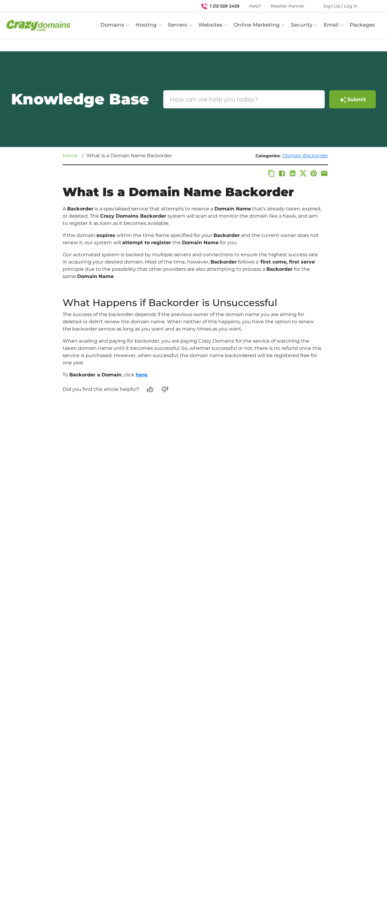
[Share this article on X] (303, 173)
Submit (356, 99)
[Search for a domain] (370, 6)
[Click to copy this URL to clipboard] (271, 173)
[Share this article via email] (324, 173)
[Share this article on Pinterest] (313, 173)
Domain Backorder (305, 155)
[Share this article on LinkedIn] (292, 173)
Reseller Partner (287, 6)
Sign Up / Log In (340, 6)
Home (70, 155)
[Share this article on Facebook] (282, 173)
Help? (255, 6)
